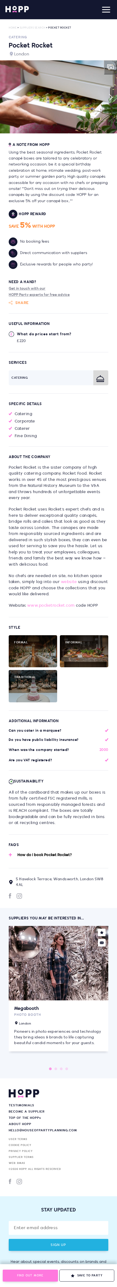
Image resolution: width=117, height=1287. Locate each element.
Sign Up (58, 1245)
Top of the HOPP (25, 1118)
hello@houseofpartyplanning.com (43, 1130)
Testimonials (21, 1105)
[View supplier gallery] (110, 67)
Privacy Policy (21, 1151)
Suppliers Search (32, 27)
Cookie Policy (20, 1145)
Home (13, 27)
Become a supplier (27, 1111)
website (69, 582)
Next (110, 97)
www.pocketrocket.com (51, 605)
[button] (58, 96)
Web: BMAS (17, 1163)
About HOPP (20, 1124)
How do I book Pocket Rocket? (44, 855)
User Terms (18, 1139)
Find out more (30, 1275)
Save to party (90, 1275)
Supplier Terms (21, 1157)
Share (22, 302)
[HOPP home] (17, 9)
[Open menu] (106, 9)
